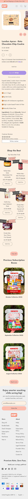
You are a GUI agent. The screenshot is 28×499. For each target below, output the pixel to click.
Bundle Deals (5, 426)
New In (4, 440)
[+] (10, 55)
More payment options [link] (14, 77)
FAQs (17, 423)
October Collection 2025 (14, 297)
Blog (17, 426)
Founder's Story (20, 449)
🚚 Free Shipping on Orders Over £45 (14, 1)
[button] (21, 6)
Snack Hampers (6, 429)
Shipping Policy (20, 437)
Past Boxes (5, 437)
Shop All (4, 423)
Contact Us (19, 455)
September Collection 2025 (14, 335)
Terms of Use (19, 443)
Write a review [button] (14, 141)
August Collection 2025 (14, 374)
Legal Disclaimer (21, 446)
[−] (3, 55)
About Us (18, 452)
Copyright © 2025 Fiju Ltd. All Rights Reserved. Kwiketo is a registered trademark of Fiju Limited (14, 476)
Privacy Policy (20, 434)
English (20, 495)
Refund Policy (20, 440)
